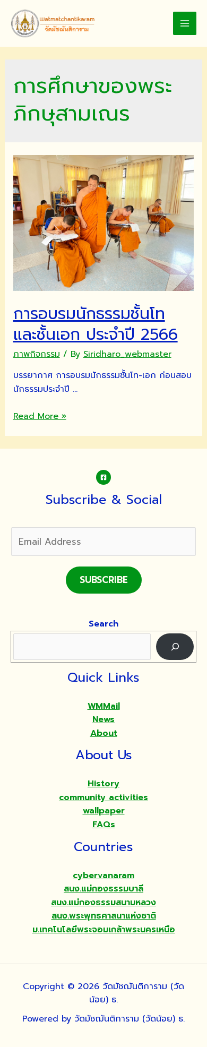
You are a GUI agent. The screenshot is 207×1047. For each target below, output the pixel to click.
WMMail (104, 706)
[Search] (175, 646)
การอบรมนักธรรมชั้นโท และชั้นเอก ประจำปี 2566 (95, 324)
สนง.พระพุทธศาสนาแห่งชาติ (103, 915)
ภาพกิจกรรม (36, 354)
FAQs (103, 824)
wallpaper (104, 810)
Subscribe (104, 580)
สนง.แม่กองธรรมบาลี (103, 888)
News (103, 719)
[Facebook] (103, 477)
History (103, 783)
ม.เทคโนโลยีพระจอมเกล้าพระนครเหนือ (103, 929)
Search (103, 623)
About (103, 733)
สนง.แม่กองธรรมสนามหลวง (103, 902)
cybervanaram (103, 875)
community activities (103, 797)
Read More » (39, 416)
